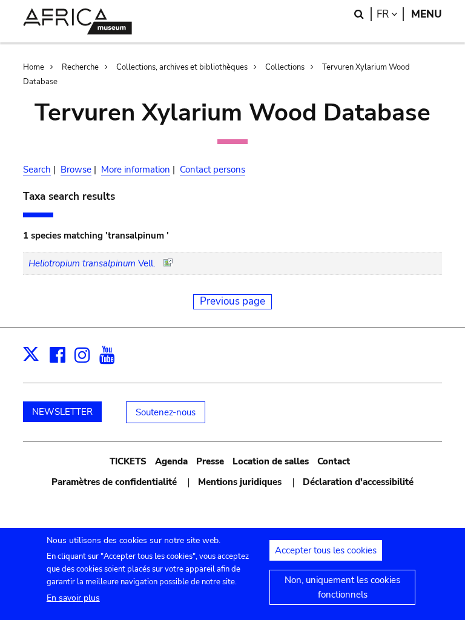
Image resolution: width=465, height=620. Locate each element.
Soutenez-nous (166, 412)
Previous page (232, 301)
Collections (285, 67)
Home (33, 67)
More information (135, 169)
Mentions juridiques (240, 482)
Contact (333, 461)
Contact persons (212, 169)
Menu (426, 14)
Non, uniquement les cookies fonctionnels (342, 587)
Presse (210, 461)
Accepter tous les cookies (326, 550)
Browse (76, 169)
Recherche (80, 67)
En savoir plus (73, 597)
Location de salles (270, 461)
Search (37, 169)
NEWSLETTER (62, 412)
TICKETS (128, 461)
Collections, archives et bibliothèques (182, 67)
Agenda (171, 461)
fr (390, 14)
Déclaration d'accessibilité (358, 482)
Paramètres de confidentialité (114, 482)
